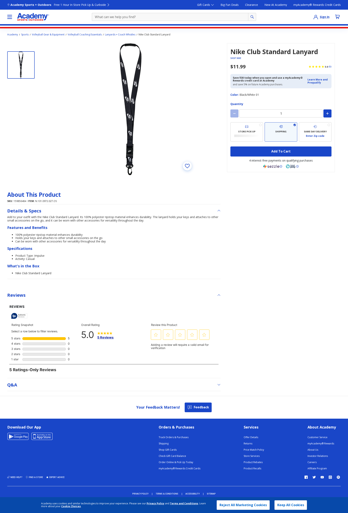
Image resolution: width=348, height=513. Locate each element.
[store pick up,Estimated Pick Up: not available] (247, 132)
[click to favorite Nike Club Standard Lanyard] (187, 166)
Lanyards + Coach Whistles (120, 34)
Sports (25, 34)
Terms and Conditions (184, 503)
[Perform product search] (252, 17)
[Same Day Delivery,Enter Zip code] (315, 132)
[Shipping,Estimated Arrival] (281, 132)
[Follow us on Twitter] (314, 477)
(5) (330, 66)
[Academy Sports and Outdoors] (33, 17)
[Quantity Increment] (327, 113)
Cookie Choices (71, 506)
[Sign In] (316, 17)
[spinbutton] (281, 113)
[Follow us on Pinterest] (338, 477)
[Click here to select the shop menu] (9, 17)
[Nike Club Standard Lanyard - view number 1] (20, 65)
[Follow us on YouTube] (322, 477)
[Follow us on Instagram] (330, 477)
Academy (12, 34)
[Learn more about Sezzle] (272, 166)
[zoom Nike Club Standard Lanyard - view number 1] (130, 109)
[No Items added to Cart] (337, 16)
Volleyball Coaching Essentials (85, 34)
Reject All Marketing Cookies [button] (243, 505)
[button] (318, 81)
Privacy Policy (155, 503)
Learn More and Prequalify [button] (318, 81)
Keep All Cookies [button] (290, 505)
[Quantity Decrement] (234, 113)
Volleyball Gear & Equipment (48, 34)
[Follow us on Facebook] (306, 477)
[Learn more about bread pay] (292, 166)
